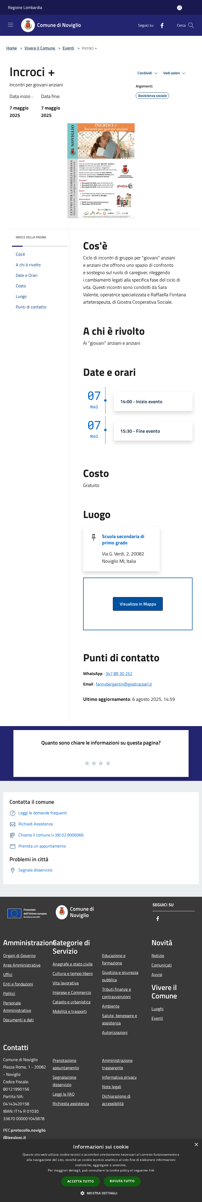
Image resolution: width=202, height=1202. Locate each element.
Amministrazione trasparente (117, 1064)
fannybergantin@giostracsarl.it (124, 684)
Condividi (145, 73)
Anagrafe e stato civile (73, 964)
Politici (9, 993)
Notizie (158, 955)
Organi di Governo (19, 955)
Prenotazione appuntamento (66, 1064)
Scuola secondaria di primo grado (123, 539)
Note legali (111, 1086)
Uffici (7, 974)
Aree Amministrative (22, 965)
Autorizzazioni (115, 1032)
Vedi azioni (172, 73)
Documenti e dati (18, 1020)
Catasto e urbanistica (71, 1002)
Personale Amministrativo (17, 1006)
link (151, 1170)
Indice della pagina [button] (31, 237)
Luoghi (158, 1009)
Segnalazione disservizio (64, 1081)
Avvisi (157, 974)
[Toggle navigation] (10, 25)
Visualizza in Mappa (138, 604)
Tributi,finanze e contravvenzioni (116, 993)
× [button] (196, 1145)
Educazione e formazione (113, 959)
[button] (100, 1193)
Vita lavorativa (66, 983)
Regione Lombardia (25, 7)
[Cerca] (191, 25)
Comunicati (162, 965)
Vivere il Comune (40, 48)
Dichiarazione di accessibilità (116, 1100)
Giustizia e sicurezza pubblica (120, 976)
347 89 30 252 (118, 673)
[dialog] (101, 1170)
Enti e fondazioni (18, 984)
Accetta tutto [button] (80, 1181)
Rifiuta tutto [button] (122, 1181)
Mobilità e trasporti (70, 1011)
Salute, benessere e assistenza (119, 1019)
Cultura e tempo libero (73, 973)
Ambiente (110, 1006)
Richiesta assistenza (71, 1103)
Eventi (68, 48)
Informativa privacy (119, 1077)
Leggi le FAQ (64, 1094)
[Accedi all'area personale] (179, 8)
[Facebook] (160, 25)
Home (11, 48)
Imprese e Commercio (72, 992)
